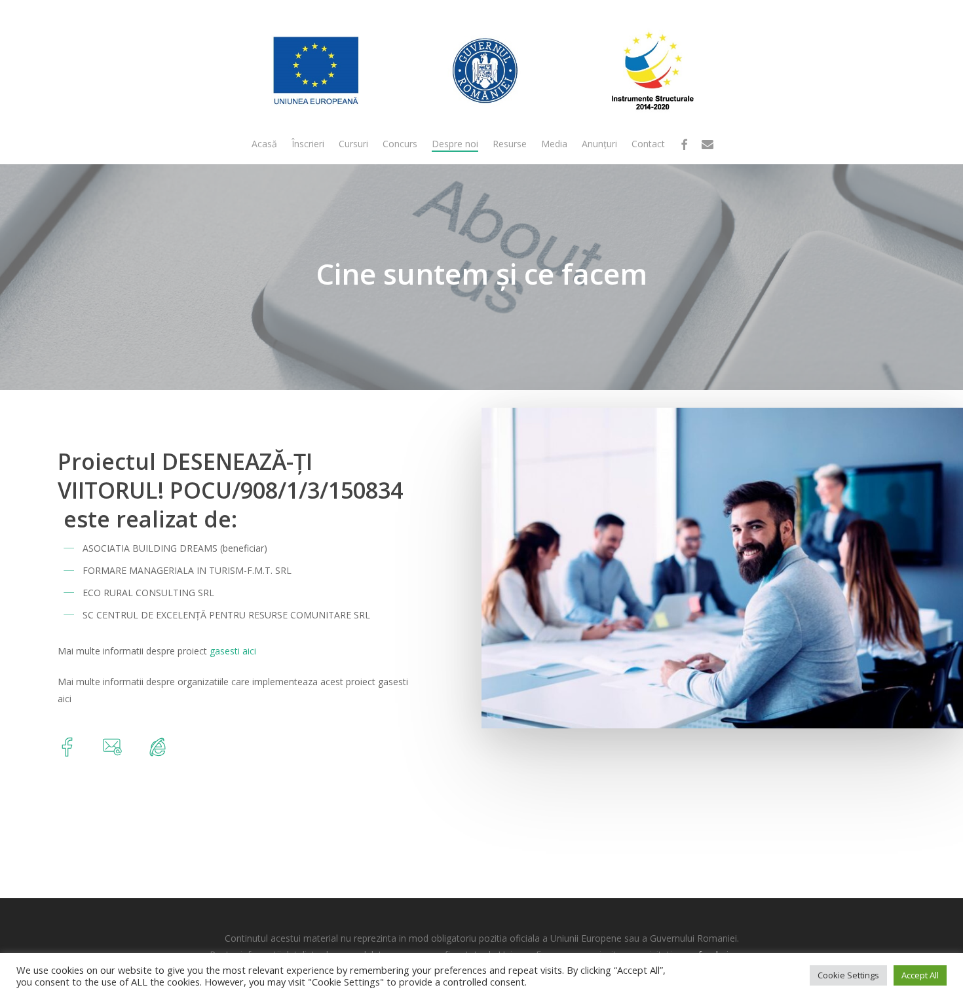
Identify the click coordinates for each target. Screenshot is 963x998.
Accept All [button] (920, 975)
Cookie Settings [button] (848, 975)
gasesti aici (233, 651)
